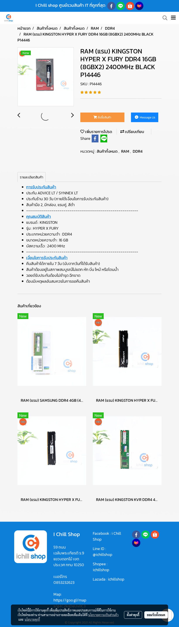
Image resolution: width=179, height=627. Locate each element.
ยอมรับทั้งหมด (156, 615)
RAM (125, 151)
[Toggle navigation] (173, 18)
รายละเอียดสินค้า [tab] (31, 177)
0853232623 (63, 582)
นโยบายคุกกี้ (32, 619)
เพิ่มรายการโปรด (98, 132)
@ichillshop (102, 554)
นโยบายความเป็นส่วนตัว (103, 615)
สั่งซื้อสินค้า (104, 117)
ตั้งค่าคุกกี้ (133, 615)
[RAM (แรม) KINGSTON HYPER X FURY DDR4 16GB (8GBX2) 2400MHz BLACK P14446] (46, 77)
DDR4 (138, 151)
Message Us (147, 117)
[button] (163, 17)
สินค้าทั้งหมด (108, 151)
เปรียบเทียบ (134, 132)
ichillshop (101, 570)
